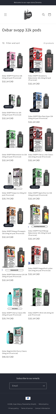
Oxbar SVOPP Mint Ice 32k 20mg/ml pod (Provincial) (11, 114)
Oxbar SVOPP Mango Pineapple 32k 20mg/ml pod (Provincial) (13, 232)
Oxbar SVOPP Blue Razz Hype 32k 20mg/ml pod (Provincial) (40, 117)
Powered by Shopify (29, 404)
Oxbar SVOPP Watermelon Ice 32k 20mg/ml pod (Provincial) (14, 156)
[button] (5, 15)
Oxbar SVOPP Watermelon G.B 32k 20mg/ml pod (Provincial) (14, 275)
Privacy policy (14, 408)
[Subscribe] (43, 386)
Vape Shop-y (17, 404)
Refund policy (43, 404)
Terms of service (27, 408)
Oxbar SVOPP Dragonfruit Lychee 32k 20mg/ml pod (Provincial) (40, 269)
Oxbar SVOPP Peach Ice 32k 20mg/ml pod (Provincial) (12, 77)
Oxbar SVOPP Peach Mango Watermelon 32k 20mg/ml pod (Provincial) (39, 233)
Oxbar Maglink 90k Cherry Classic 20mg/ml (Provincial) (14, 352)
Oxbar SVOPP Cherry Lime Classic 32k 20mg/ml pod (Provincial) (40, 156)
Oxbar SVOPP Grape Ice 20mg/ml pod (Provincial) (14, 194)
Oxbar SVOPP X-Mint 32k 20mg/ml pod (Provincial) (41, 314)
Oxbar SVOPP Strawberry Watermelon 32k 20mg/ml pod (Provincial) (39, 78)
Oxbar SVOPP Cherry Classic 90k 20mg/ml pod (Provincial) (14, 314)
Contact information (42, 408)
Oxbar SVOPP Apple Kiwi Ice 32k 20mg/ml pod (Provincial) (40, 194)
